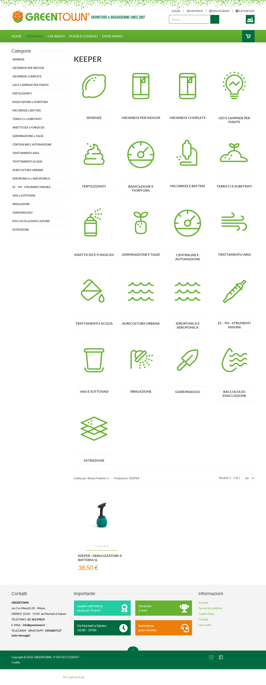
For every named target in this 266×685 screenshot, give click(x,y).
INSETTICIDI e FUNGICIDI (94, 255)
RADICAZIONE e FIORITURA (140, 188)
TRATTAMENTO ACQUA (94, 323)
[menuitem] (18, 36)
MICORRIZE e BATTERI (187, 186)
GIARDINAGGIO (187, 392)
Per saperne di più (73, 677)
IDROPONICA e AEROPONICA (188, 325)
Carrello (203, 619)
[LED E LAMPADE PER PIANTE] (234, 85)
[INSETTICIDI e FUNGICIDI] (94, 222)
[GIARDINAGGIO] (187, 359)
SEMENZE (94, 118)
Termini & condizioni (210, 608)
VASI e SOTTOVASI (94, 391)
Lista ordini (205, 625)
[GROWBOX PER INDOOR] (141, 85)
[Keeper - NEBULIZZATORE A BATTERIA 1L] (102, 515)
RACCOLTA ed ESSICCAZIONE (234, 394)
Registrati (195, 11)
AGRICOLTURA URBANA (141, 323)
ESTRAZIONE (94, 460)
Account (203, 602)
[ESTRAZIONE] (94, 428)
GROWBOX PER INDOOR (141, 118)
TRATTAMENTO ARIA (234, 254)
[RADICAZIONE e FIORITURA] (141, 154)
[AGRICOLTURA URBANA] (141, 291)
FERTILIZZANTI (94, 186)
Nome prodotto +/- (98, 478)
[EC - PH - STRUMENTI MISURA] (234, 291)
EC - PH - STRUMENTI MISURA (234, 325)
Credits (15, 662)
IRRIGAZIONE (140, 391)
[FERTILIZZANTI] (94, 154)
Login (176, 11)
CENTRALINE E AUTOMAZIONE (187, 257)
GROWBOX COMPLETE (188, 118)
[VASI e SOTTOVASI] (94, 359)
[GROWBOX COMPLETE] (187, 85)
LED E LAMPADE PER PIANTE (234, 120)
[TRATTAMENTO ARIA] (234, 222)
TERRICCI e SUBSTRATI (234, 186)
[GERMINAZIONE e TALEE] (141, 222)
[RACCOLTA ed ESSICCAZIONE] (234, 359)
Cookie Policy (206, 613)
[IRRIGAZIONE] (141, 359)
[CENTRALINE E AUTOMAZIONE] (187, 223)
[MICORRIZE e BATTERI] (187, 154)
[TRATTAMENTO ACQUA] (94, 291)
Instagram (220, 11)
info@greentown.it (34, 625)
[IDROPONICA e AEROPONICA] (187, 291)
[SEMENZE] (94, 85)
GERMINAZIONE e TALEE (141, 254)
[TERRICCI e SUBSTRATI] (234, 154)
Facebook (246, 11)
